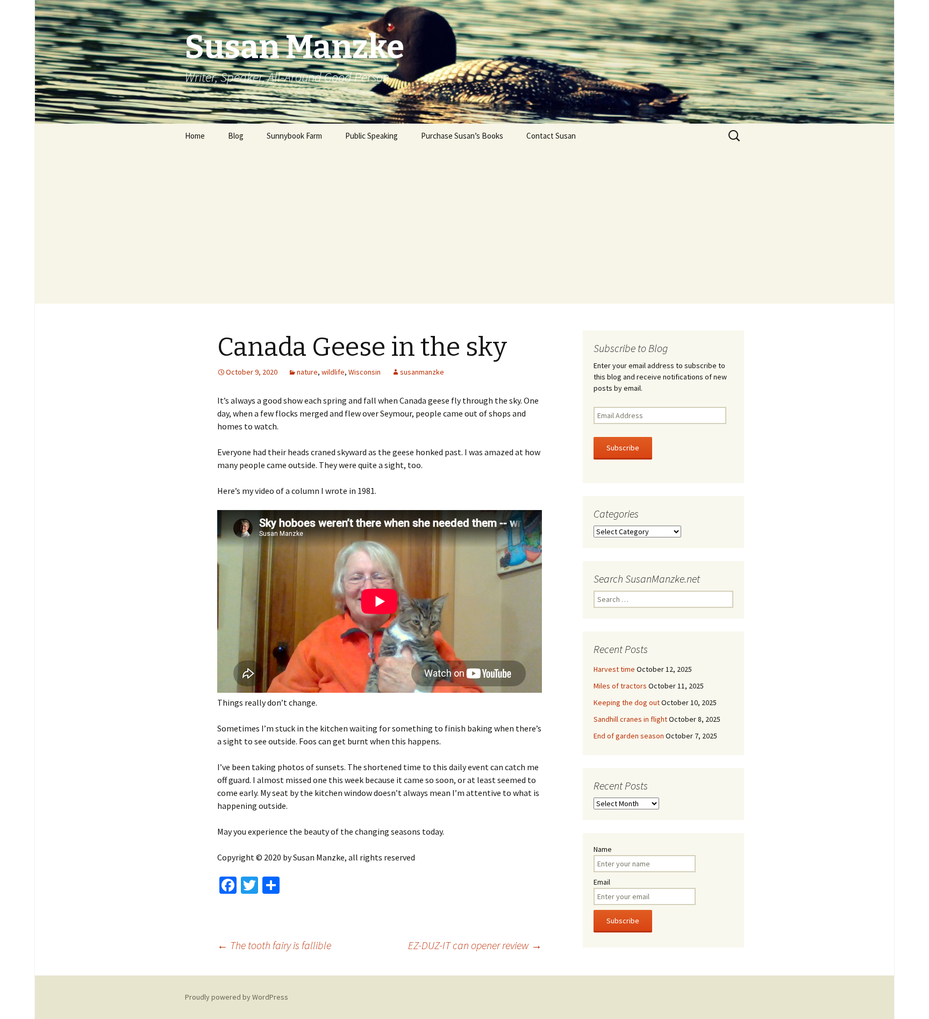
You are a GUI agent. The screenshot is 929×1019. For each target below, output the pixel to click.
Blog (236, 136)
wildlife (333, 372)
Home (195, 136)
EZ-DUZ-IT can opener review (475, 945)
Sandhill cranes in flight (630, 719)
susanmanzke (422, 372)
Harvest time (614, 669)
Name (603, 849)
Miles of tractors (620, 686)
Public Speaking (371, 136)
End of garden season (629, 736)
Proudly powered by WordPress (236, 997)
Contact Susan (551, 136)
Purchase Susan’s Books (462, 136)
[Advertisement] (464, 228)
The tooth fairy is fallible (274, 945)
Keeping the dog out (627, 702)
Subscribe (622, 448)
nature (307, 372)
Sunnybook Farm (294, 136)
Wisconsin (364, 372)
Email (602, 882)
